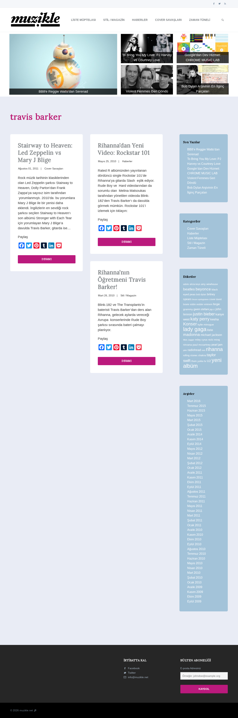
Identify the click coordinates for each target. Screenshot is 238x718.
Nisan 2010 (194, 568)
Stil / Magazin (114, 19)
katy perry (200, 319)
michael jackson (211, 334)
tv (205, 361)
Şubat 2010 (194, 577)
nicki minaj (214, 339)
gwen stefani (201, 309)
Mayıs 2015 (194, 415)
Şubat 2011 (194, 520)
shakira (202, 355)
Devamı (47, 259)
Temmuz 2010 (196, 553)
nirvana (187, 344)
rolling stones (190, 355)
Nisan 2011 (194, 510)
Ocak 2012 (194, 467)
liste (210, 330)
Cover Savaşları (168, 19)
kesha (214, 319)
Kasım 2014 (195, 439)
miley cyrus (201, 339)
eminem (208, 304)
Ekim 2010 (194, 539)
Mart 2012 (193, 458)
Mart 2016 (193, 401)
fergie (216, 304)
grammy (188, 309)
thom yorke (197, 361)
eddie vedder (196, 304)
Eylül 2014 (194, 443)
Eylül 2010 (194, 544)
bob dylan (201, 294)
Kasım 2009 (195, 591)
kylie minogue (206, 324)
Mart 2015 (193, 420)
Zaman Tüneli (199, 19)
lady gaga (194, 329)
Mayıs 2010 (194, 563)
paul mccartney (202, 344)
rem (203, 350)
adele (186, 284)
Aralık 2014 (194, 434)
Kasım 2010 (195, 534)
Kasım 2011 (195, 477)
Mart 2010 (193, 572)
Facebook (133, 668)
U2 (209, 361)
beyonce (203, 289)
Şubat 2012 (194, 463)
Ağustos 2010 (196, 549)
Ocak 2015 (194, 429)
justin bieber (204, 314)
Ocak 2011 (194, 525)
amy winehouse (209, 284)
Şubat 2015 (194, 424)
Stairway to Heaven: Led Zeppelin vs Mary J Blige (45, 152)
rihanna (214, 349)
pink (185, 350)
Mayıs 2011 (194, 506)
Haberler (140, 19)
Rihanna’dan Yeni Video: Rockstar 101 (124, 149)
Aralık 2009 (194, 587)
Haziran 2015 (196, 410)
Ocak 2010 (194, 582)
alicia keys (195, 284)
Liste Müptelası (83, 19)
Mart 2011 (193, 515)
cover (212, 299)
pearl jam (217, 344)
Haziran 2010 (196, 558)
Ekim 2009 (194, 596)
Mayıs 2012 (194, 448)
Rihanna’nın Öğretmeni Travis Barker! (122, 279)
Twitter (131, 672)
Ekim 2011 (194, 482)
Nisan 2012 (194, 453)
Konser (190, 324)
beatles (189, 289)
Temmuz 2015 (196, 405)
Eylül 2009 (194, 601)
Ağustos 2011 (196, 491)
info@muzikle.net (138, 677)
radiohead (194, 350)
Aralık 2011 (194, 472)
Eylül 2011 (194, 487)
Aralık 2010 (194, 529)
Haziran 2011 (196, 501)
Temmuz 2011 (196, 496)
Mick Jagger (188, 340)
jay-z (212, 309)
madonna (191, 334)
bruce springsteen (200, 299)
